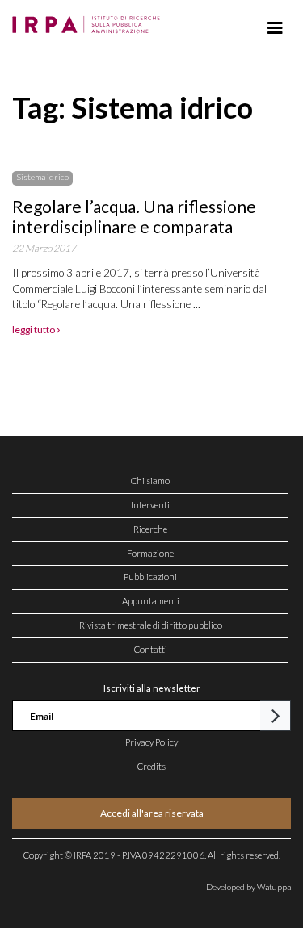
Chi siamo (150, 480)
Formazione (150, 553)
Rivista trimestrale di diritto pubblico (150, 625)
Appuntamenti (150, 601)
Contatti (150, 649)
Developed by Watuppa (248, 887)
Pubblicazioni (150, 576)
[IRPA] (89, 20)
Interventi (150, 505)
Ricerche (150, 529)
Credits (151, 766)
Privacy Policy (151, 742)
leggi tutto (34, 330)
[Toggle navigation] (275, 28)
